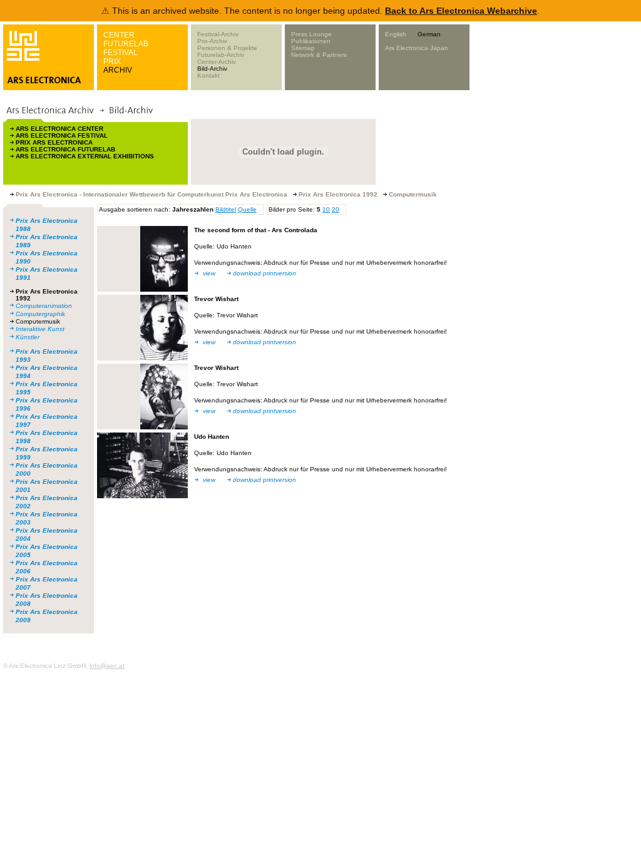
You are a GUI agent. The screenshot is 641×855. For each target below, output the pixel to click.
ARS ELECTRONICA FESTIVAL (62, 135)
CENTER (119, 35)
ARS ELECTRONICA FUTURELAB (65, 149)
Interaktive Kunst (40, 328)
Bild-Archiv (212, 68)
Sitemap (303, 47)
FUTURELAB (125, 43)
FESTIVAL (120, 52)
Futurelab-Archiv (220, 54)
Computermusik (38, 321)
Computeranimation (44, 305)
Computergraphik (40, 313)
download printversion (264, 273)
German (429, 34)
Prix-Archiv (212, 41)
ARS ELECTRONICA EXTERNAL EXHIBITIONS (85, 156)
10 (326, 209)
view (209, 273)
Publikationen (311, 41)
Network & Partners (319, 54)
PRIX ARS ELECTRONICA (54, 142)
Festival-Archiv (217, 34)
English (395, 34)
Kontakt (208, 75)
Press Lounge (311, 34)
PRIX (112, 61)
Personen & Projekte (227, 47)
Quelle (247, 209)
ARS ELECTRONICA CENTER (59, 128)
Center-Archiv (216, 61)
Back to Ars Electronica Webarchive (461, 11)
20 (335, 209)
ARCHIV (117, 70)
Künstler (27, 337)
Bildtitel (225, 209)
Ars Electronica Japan (416, 47)
